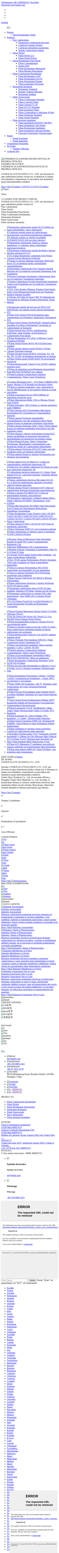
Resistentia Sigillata (27, 94)
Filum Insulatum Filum (28, 110)
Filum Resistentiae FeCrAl (30, 79)
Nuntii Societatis (20, 138)
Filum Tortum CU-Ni (28, 105)
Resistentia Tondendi (27, 89)
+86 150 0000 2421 (16, 1064)
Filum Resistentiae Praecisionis (27, 61)
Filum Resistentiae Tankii (24, 35)
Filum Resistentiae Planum (30, 81)
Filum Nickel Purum (27, 58)
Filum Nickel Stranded (28, 117)
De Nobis (11, 146)
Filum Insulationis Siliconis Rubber (34, 130)
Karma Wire (23, 66)
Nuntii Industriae (20, 141)
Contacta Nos (13, 151)
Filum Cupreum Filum (28, 102)
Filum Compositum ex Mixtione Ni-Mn (36, 112)
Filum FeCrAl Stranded (29, 107)
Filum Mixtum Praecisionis (30, 71)
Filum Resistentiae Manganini (31, 68)
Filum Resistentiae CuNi (29, 76)
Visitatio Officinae (21, 149)
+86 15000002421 (15, 2)
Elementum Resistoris (22, 86)
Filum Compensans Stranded (31, 99)
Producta (11, 37)
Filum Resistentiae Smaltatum (31, 128)
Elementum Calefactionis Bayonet (33, 42)
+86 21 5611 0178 (15, 1069)
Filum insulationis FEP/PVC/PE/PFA (35, 123)
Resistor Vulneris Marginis (30, 92)
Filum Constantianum (28, 63)
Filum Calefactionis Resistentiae (27, 73)
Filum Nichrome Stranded (30, 115)
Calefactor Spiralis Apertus (30, 45)
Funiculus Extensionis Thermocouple (35, 133)
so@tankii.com (20, 3)
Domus (10, 32)
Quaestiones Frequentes (17, 143)
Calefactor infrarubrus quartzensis (33, 48)
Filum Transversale (21, 97)
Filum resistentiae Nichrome (31, 84)
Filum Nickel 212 (26, 55)
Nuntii (10, 136)
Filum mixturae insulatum (24, 120)
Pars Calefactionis (21, 40)
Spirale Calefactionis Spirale (31, 50)
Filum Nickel (18, 53)
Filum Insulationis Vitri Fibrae (31, 125)
